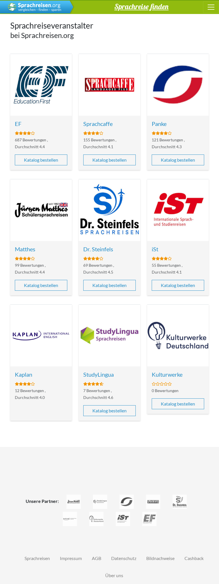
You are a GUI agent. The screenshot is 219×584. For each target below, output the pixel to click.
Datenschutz (123, 558)
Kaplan (23, 374)
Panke (159, 123)
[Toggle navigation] (211, 7)
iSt (155, 249)
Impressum (71, 558)
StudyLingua (98, 374)
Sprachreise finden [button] (141, 6)
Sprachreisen (37, 558)
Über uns (114, 575)
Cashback (194, 558)
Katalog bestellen (41, 159)
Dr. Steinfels (98, 249)
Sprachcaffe (98, 123)
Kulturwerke (167, 374)
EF (18, 123)
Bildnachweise (160, 558)
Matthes (25, 249)
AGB (96, 558)
